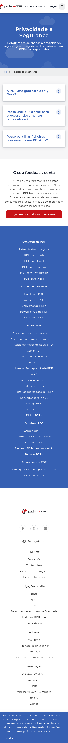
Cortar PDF (34, 350)
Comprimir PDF (34, 430)
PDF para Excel (34, 261)
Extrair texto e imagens (34, 249)
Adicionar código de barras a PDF (34, 333)
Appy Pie (34, 680)
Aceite (9, 738)
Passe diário (34, 623)
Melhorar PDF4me (34, 617)
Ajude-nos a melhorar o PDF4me (34, 214)
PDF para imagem (34, 267)
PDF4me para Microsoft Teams (34, 657)
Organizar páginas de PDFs (34, 380)
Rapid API (34, 697)
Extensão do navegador (34, 645)
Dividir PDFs (34, 415)
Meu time (34, 639)
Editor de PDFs (34, 386)
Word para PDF (34, 317)
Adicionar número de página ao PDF (34, 339)
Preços (52, 6)
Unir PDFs (34, 374)
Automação (34, 651)
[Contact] (45, 528)
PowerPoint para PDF (34, 311)
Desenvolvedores (34, 577)
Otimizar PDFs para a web (34, 436)
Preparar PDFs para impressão (33, 448)
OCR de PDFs (34, 442)
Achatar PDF (34, 362)
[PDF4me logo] (34, 511)
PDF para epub (34, 255)
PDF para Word (34, 278)
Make (34, 685)
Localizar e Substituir (34, 356)
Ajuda (34, 599)
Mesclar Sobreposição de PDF (34, 368)
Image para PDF (34, 300)
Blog (34, 593)
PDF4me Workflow (34, 674)
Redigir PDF (34, 403)
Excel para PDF (34, 294)
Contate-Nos (34, 565)
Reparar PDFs (34, 454)
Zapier (34, 703)
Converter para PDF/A (34, 397)
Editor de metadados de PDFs (34, 391)
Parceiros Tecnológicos (34, 571)
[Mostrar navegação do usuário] (62, 6)
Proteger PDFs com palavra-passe (34, 469)
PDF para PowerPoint (34, 272)
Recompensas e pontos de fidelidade (33, 611)
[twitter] (34, 528)
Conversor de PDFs (34, 305)
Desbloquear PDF (34, 475)
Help (5, 72)
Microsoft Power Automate (34, 691)
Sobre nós (34, 559)
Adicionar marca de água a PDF (34, 344)
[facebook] (22, 528)
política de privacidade (37, 731)
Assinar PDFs (34, 409)
